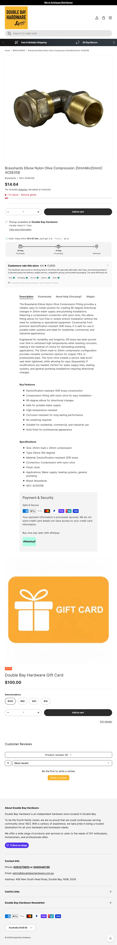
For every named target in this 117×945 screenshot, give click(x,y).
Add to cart (78, 211)
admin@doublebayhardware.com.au (33, 873)
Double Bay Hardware (21, 937)
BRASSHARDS (19, 50)
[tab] (26, 296)
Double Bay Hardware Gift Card (34, 675)
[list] (58, 611)
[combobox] (58, 33)
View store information (20, 229)
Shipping (22, 189)
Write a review (58, 777)
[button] (103, 17)
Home (7, 50)
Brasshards (10, 178)
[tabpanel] (59, 394)
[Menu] (110, 17)
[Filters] (8, 763)
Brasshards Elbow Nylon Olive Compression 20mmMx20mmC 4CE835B (58, 50)
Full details (106, 721)
